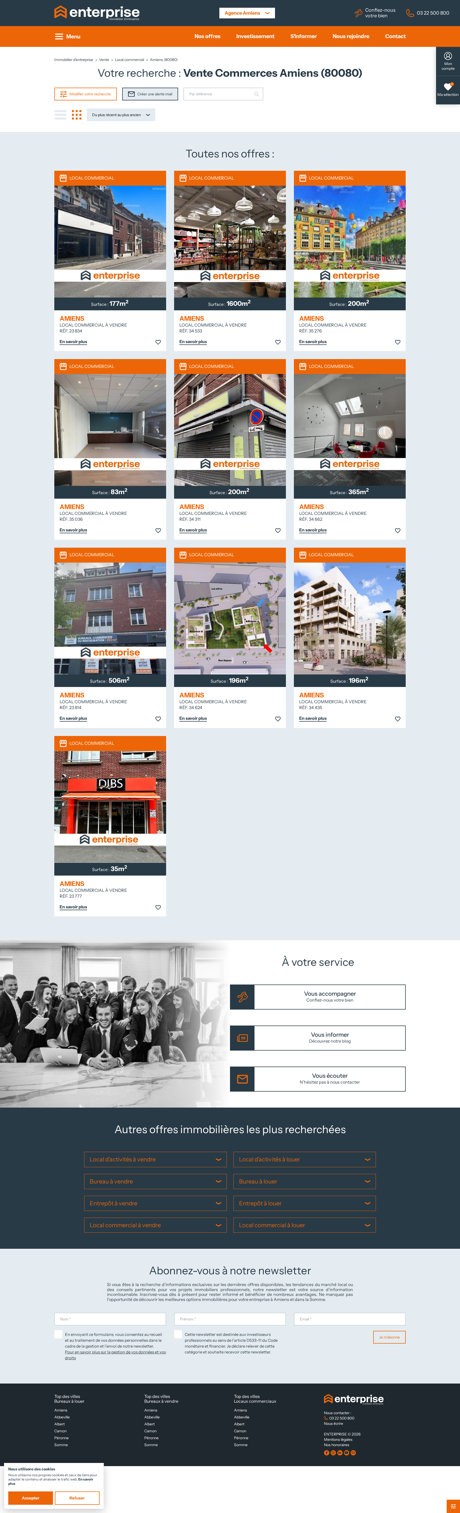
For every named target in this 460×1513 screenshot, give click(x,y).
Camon (60, 1431)
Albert (59, 1424)
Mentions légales (338, 1439)
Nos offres (207, 36)
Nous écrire (333, 1423)
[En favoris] (158, 343)
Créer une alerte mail (154, 94)
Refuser (77, 1498)
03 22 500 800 (433, 13)
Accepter (30, 1498)
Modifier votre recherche (90, 94)
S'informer (303, 36)
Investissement (255, 36)
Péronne (61, 1437)
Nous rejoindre (351, 36)
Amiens (60, 1410)
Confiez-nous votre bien (380, 12)
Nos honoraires (336, 1444)
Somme (61, 1444)
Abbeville (62, 1417)
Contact (395, 36)
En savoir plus (73, 341)
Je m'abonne (389, 1337)
